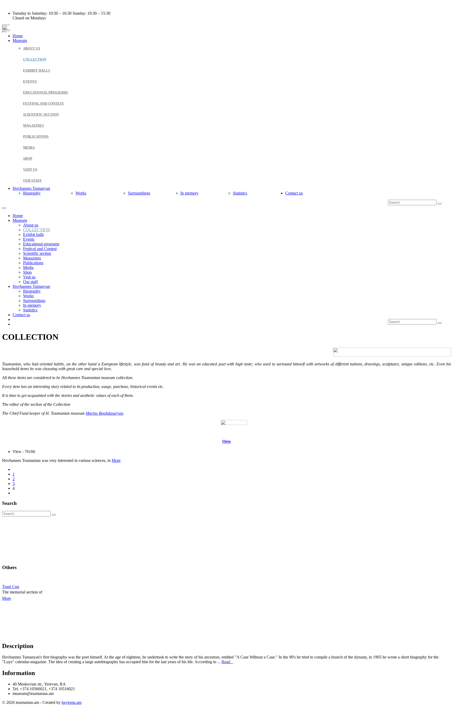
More (116, 460)
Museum (20, 40)
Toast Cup (10, 586)
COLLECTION (34, 59)
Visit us (30, 169)
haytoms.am (72, 702)
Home (18, 36)
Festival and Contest (43, 103)
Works (81, 193)
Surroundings (139, 193)
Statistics (240, 193)
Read (227, 662)
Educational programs (45, 92)
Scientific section (41, 114)
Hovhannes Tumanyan (31, 188)
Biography (32, 193)
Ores (226, 441)
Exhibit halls (36, 70)
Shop (27, 158)
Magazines (33, 125)
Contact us (294, 193)
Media (29, 147)
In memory (189, 193)
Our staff (32, 180)
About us (31, 48)
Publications (35, 136)
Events (30, 81)
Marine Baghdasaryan (104, 413)
